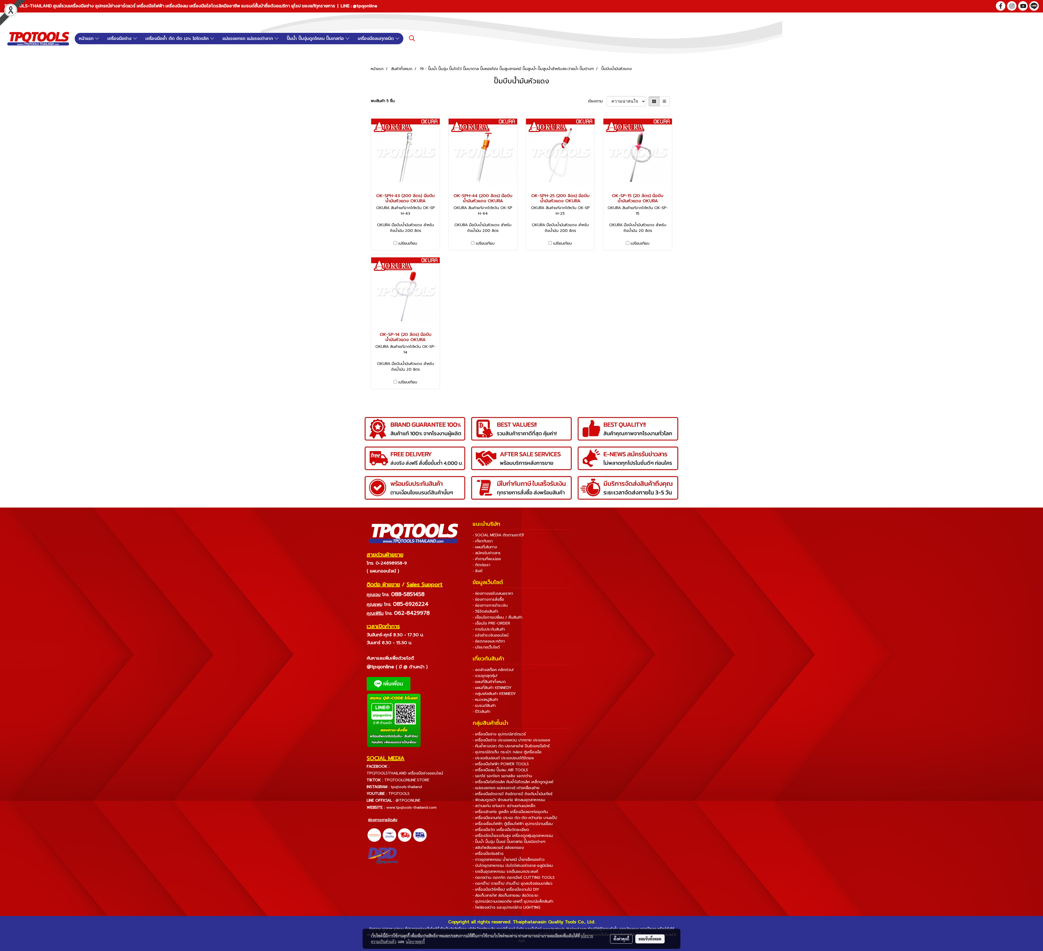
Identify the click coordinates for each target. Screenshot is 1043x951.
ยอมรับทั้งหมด (650, 938)
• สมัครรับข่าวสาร (487, 553)
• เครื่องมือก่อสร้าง (488, 853)
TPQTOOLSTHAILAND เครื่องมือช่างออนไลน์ (405, 773)
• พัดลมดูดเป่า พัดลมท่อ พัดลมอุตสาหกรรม (509, 800)
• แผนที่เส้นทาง (485, 547)
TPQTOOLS (399, 793)
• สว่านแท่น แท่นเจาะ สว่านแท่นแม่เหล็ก (504, 806)
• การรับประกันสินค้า (489, 629)
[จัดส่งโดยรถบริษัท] (404, 835)
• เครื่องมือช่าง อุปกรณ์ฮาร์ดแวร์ (499, 734)
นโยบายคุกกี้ (415, 941)
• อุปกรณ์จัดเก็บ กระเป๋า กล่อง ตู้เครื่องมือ (507, 752)
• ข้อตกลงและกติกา (489, 641)
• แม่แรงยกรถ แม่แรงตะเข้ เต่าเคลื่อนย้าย (506, 788)
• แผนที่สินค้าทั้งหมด (489, 682)
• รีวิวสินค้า (481, 711)
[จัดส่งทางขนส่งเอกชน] (420, 835)
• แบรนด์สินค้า (484, 705)
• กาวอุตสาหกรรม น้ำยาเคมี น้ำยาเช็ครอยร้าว (509, 859)
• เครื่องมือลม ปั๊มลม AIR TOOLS (500, 770)
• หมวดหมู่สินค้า (485, 700)
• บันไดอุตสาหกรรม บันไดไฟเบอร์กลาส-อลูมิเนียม (513, 865)
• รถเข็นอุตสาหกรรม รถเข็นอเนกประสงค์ (505, 871)
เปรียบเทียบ (407, 243)
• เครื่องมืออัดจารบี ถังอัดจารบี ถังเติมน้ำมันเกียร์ (512, 794)
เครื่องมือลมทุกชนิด (376, 38)
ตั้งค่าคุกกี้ (621, 938)
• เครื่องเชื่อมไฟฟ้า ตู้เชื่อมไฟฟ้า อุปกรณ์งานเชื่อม (513, 824)
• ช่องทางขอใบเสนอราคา (493, 593)
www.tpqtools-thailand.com (411, 807)
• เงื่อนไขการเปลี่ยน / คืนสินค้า (497, 617)
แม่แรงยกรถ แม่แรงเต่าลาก (248, 38)
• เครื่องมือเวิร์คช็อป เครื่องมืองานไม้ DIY (506, 889)
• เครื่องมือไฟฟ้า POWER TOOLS (501, 764)
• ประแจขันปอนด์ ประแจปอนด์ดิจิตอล (503, 758)
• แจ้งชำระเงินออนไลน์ (490, 635)
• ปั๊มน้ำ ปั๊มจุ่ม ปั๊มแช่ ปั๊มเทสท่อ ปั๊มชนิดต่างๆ (509, 842)
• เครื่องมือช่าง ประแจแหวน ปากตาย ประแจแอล (511, 740)
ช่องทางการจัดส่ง (382, 820)
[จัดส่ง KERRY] (374, 835)
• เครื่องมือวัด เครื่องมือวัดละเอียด (501, 830)
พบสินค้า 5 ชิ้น (383, 101)
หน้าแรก (87, 38)
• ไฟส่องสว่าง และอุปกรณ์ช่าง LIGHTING (506, 907)
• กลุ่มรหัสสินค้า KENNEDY (494, 694)
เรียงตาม (597, 101)
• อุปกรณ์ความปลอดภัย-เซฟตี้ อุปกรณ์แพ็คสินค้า (513, 901)
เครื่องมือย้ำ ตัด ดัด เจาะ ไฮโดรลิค (177, 38)
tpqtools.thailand (406, 787)
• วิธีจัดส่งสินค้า (485, 611)
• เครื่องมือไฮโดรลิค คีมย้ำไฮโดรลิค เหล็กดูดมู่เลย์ (513, 782)
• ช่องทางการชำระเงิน (490, 605)
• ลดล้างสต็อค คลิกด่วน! (493, 670)
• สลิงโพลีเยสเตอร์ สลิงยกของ (498, 848)
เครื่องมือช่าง (120, 38)
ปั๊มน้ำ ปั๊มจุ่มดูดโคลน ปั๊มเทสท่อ (316, 38)
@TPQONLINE (407, 800)
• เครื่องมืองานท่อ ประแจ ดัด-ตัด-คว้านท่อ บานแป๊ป (515, 818)
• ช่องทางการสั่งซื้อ (488, 599)
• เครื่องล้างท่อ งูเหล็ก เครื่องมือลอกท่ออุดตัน (510, 812)
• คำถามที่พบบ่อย (487, 559)
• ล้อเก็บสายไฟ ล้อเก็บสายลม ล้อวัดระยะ (506, 895)
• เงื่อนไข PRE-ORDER (491, 623)
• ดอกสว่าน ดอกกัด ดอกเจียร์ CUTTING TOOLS (514, 877)
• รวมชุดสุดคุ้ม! (485, 676)
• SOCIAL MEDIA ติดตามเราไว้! (498, 535)
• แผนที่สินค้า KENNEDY (492, 688)
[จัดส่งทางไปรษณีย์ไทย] (389, 835)
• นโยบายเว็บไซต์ (486, 647)
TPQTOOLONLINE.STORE (406, 780)
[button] (412, 38)
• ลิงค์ (477, 571)
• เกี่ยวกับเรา (483, 541)
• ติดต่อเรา (481, 565)
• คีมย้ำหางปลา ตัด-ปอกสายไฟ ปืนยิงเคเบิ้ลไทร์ (511, 746)
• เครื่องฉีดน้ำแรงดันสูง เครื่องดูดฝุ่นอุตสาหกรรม (513, 836)
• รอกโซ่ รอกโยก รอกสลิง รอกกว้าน (502, 776)
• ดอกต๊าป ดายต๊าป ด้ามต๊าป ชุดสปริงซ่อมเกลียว (512, 883)
